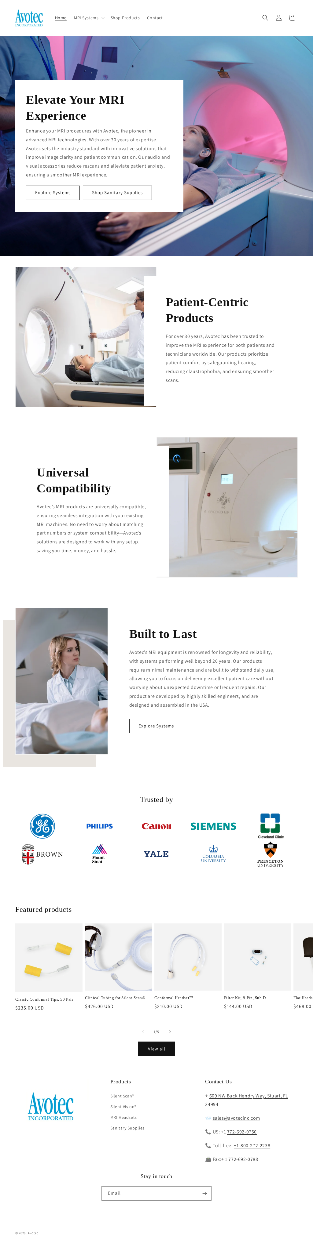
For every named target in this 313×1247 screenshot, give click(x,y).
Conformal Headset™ (173, 997)
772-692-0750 (242, 1132)
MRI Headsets (123, 1117)
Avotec (33, 1233)
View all (156, 1049)
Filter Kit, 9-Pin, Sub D (245, 997)
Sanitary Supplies (127, 1128)
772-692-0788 (243, 1159)
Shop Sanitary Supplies (117, 192)
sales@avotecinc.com (236, 1118)
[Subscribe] (204, 1193)
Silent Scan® (122, 1096)
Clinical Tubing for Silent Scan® (115, 997)
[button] (88, 17)
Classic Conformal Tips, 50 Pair (44, 999)
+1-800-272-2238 (252, 1145)
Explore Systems (53, 192)
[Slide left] (143, 1032)
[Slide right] (170, 1032)
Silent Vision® (123, 1106)
